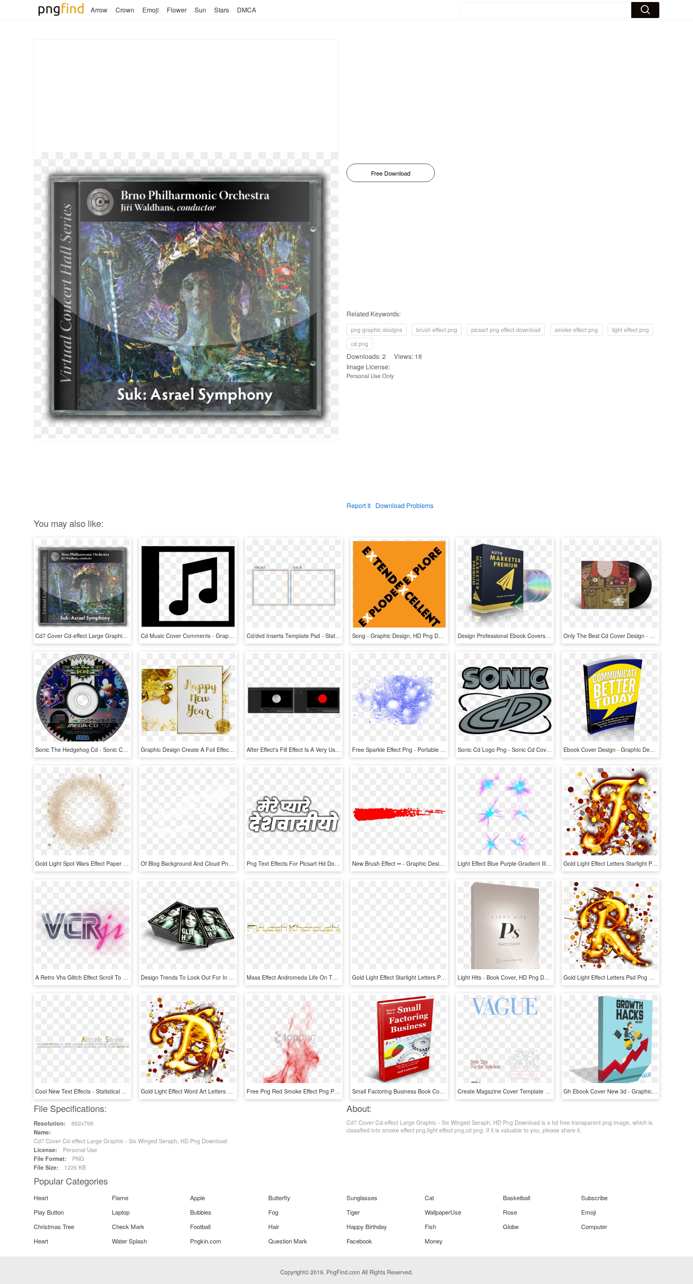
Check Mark (128, 1226)
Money (434, 1241)
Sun (200, 9)
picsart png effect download (506, 330)
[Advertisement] (186, 96)
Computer (594, 1226)
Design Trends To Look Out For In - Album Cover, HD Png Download (228, 977)
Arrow (99, 9)
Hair (273, 1226)
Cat (429, 1197)
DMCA (246, 9)
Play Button (49, 1212)
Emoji (150, 9)
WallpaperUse (443, 1212)
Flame (120, 1197)
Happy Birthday (366, 1226)
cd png (359, 344)
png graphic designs (376, 330)
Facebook (359, 1241)
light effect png (630, 330)
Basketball (516, 1197)
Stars (221, 9)
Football (200, 1226)
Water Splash (129, 1241)
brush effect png (436, 330)
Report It (358, 505)
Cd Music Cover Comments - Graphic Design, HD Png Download (223, 636)
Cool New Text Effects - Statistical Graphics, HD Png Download (114, 1091)
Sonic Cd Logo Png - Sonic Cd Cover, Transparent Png (527, 749)
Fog (273, 1212)
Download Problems (404, 505)
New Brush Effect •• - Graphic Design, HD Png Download (423, 863)
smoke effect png (576, 330)
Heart (41, 1197)
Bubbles (200, 1212)
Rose (510, 1212)
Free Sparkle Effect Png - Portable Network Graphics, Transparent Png (441, 749)
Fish (430, 1226)
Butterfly (279, 1197)
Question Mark (287, 1241)
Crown (125, 9)
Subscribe (594, 1197)
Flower (176, 9)
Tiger (353, 1212)
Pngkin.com (205, 1241)
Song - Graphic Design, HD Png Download (406, 636)
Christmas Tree (54, 1226)
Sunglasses (361, 1197)
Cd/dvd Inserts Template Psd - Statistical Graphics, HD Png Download (335, 636)
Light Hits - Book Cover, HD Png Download (511, 977)
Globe (511, 1226)
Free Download (390, 173)
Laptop (121, 1212)
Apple (197, 1197)
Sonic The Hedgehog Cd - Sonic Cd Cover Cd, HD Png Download (118, 749)
